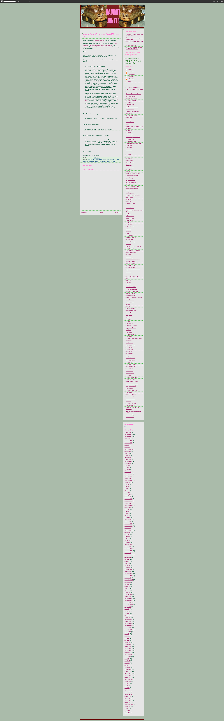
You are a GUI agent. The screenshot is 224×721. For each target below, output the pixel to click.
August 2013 (128, 557)
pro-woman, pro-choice (131, 289)
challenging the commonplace (133, 143)
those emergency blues (132, 383)
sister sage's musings (131, 325)
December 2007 (128, 698)
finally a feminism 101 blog (132, 195)
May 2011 (127, 613)
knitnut (127, 233)
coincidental (129, 147)
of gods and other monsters (133, 269)
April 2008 (127, 690)
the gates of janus (130, 366)
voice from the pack (131, 403)
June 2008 (127, 686)
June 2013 (127, 561)
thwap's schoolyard (131, 386)
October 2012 (128, 578)
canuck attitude (130, 139)
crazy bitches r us (130, 152)
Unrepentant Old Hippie (99, 40)
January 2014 (128, 546)
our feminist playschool (132, 276)
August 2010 (128, 632)
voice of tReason (130, 405)
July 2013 (127, 559)
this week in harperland (132, 381)
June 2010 (127, 636)
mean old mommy (130, 241)
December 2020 (128, 434)
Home (101, 212)
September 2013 (129, 555)
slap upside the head (131, 328)
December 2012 (128, 573)
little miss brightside (131, 237)
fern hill (129, 81)
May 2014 (127, 538)
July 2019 (127, 445)
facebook (85, 161)
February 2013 (128, 569)
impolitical (128, 214)
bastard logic (129, 113)
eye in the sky (129, 178)
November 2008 (128, 675)
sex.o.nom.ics (129, 323)
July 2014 (127, 534)
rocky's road (129, 315)
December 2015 (128, 499)
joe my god (129, 224)
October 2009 (128, 652)
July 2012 (127, 584)
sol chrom (128, 330)
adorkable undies (130, 104)
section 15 (128, 321)
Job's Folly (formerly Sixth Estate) (134, 89)
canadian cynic (130, 134)
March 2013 (127, 567)
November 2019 (128, 443)
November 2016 (128, 476)
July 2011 (127, 609)
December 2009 (128, 648)
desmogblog (129, 165)
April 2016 (127, 490)
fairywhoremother (130, 180)
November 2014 (128, 526)
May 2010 (127, 638)
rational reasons (130, 300)
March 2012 (127, 592)
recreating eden (130, 302)
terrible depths (129, 343)
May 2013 (127, 563)
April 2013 (127, 565)
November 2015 (128, 501)
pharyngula (128, 282)
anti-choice (96, 159)
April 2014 (127, 540)
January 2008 (128, 696)
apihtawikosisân (130, 109)
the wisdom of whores (131, 377)
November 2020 (128, 436)
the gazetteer (129, 368)
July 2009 (127, 659)
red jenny (128, 304)
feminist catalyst (130, 184)
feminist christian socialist (132, 186)
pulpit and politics (130, 293)
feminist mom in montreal (132, 188)
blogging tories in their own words (134, 126)
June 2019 (127, 447)
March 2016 (127, 492)
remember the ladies (131, 310)
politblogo (128, 284)
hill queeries (129, 205)
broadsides (128, 132)
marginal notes (129, 239)
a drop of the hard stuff (131, 98)
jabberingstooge (130, 216)
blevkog (128, 124)
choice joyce (129, 145)
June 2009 (127, 661)
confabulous (129, 150)
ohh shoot (128, 272)
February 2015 (128, 519)
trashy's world (129, 392)
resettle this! (129, 312)
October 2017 (128, 463)
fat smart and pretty (131, 182)
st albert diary (129, 336)
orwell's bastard (130, 274)
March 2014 (127, 542)
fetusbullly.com (130, 193)
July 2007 (127, 708)
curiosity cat (129, 156)
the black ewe (129, 349)
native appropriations (131, 261)
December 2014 (128, 524)
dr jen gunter (129, 169)
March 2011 (127, 617)
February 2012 (128, 594)
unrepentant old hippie (131, 396)
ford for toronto (129, 197)
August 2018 (128, 451)
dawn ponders (129, 160)
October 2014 (128, 528)
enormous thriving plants (132, 175)
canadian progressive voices (133, 137)
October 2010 (128, 627)
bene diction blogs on (131, 115)
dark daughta (129, 158)
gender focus (129, 199)
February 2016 (128, 495)
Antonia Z (130, 69)
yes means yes (130, 417)
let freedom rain (130, 235)
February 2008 (128, 694)
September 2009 (129, 654)
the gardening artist (131, 364)
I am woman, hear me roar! (133, 87)
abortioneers (129, 102)
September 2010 (129, 629)
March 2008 (127, 692)
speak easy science (131, 334)
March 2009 (127, 667)
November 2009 (128, 650)
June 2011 (127, 611)
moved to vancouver (131, 252)
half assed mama (130, 203)
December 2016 (128, 474)
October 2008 (128, 677)
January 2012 (128, 596)
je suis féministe (130, 218)
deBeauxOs (131, 79)
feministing (128, 190)
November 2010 (128, 625)
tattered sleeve (129, 340)
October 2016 (128, 478)
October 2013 (128, 553)
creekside (128, 154)
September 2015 (129, 505)
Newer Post (84, 212)
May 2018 (127, 453)
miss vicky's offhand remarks (133, 246)
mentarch (128, 244)
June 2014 (127, 536)
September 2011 (129, 605)
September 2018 (129, 449)
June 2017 (127, 465)
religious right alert (130, 308)
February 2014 (128, 544)
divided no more (130, 167)
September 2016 (129, 480)
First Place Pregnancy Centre (96, 161)
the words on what (130, 379)
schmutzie (128, 319)
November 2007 (128, 700)
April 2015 (127, 515)
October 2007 (128, 702)
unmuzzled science (131, 394)
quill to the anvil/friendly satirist (134, 297)
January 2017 (128, 472)
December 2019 (128, 440)
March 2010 (127, 642)
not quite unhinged (130, 267)
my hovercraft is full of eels (133, 259)
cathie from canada (131, 141)
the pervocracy (129, 371)
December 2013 (128, 548)
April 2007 (127, 710)
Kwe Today (129, 91)
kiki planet (128, 229)
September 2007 (129, 704)
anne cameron (131, 76)
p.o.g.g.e (128, 278)
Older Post (118, 212)
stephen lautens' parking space (134, 338)
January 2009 (128, 671)
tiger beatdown (129, 388)
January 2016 (128, 497)
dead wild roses (130, 162)
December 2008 (128, 673)
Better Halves (102, 159)
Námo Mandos (131, 74)
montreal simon (130, 248)
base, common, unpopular (132, 111)
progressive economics (132, 291)
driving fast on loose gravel (133, 173)
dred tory (128, 171)
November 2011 (128, 600)
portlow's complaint (131, 287)
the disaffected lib (130, 358)
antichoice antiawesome (132, 107)
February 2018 (128, 457)
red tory (128, 306)
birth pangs (129, 119)
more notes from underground (133, 250)
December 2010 (128, 623)
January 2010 (128, 646)
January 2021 (128, 432)
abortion (90, 159)
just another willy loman (132, 226)
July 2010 (127, 634)
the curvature (129, 353)
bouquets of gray (130, 130)
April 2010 (127, 640)
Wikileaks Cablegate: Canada (133, 94)
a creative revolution (131, 96)
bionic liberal (129, 117)
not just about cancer (131, 265)
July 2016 (127, 484)
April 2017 (127, 470)
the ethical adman (130, 360)
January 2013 (128, 571)
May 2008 (127, 688)
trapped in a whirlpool (131, 390)
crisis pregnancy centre (113, 159)
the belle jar (129, 347)
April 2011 (127, 615)
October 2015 (128, 503)
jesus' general (129, 220)
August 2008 (128, 681)
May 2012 (127, 588)
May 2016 (127, 488)
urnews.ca (128, 401)
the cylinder (129, 355)
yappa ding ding (130, 414)
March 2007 (127, 712)
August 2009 (128, 656)
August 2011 (128, 607)
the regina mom (130, 373)
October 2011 (128, 602)
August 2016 (128, 482)
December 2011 (128, 598)
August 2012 (128, 582)
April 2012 (127, 590)
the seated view (130, 375)
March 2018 (127, 455)
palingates (128, 280)
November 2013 (128, 551)
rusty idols (128, 317)
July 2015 (127, 509)
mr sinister (128, 254)
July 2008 (127, 683)
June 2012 (127, 586)
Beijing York (131, 71)
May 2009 (127, 663)
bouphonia (128, 128)
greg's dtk (128, 201)
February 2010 (128, 644)
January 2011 (128, 621)
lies (105, 161)
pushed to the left (130, 295)
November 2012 (128, 575)
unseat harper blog (130, 399)
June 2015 (127, 511)
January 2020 (128, 438)
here (105, 55)
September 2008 (129, 679)
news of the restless (131, 263)
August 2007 (128, 706)
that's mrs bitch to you (131, 345)
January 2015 (128, 521)
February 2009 (128, 669)
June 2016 (127, 486)
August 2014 (128, 532)
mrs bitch (128, 257)
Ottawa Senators (111, 161)
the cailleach (129, 351)
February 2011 (128, 619)
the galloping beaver (131, 362)
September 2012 (129, 580)
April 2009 (127, 665)
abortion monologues (131, 100)
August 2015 (128, 507)
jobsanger (128, 222)
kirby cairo (128, 231)
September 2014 (129, 530)
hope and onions (130, 208)
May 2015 (127, 513)
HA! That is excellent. (131, 45)
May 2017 (127, 467)
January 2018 (128, 459)
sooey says (129, 332)
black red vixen (130, 122)
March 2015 (127, 517)
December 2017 (128, 461)
